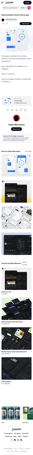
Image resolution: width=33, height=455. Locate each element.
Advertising (8, 436)
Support (25, 436)
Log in (27, 2)
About (20, 436)
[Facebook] (15, 440)
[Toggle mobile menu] (2, 2)
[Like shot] (2, 23)
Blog (15, 436)
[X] (12, 440)
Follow (15, 20)
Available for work (9, 20)
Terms (16, 448)
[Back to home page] (9, 2)
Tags (12, 451)
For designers (8, 433)
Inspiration (25, 433)
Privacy (21, 448)
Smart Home (18, 100)
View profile (28, 151)
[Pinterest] (21, 440)
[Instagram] (18, 440)
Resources (23, 451)
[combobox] (11, 8)
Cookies (27, 448)
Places (17, 451)
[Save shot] (6, 23)
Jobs (8, 451)
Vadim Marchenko (11, 19)
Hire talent (17, 433)
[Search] (29, 8)
